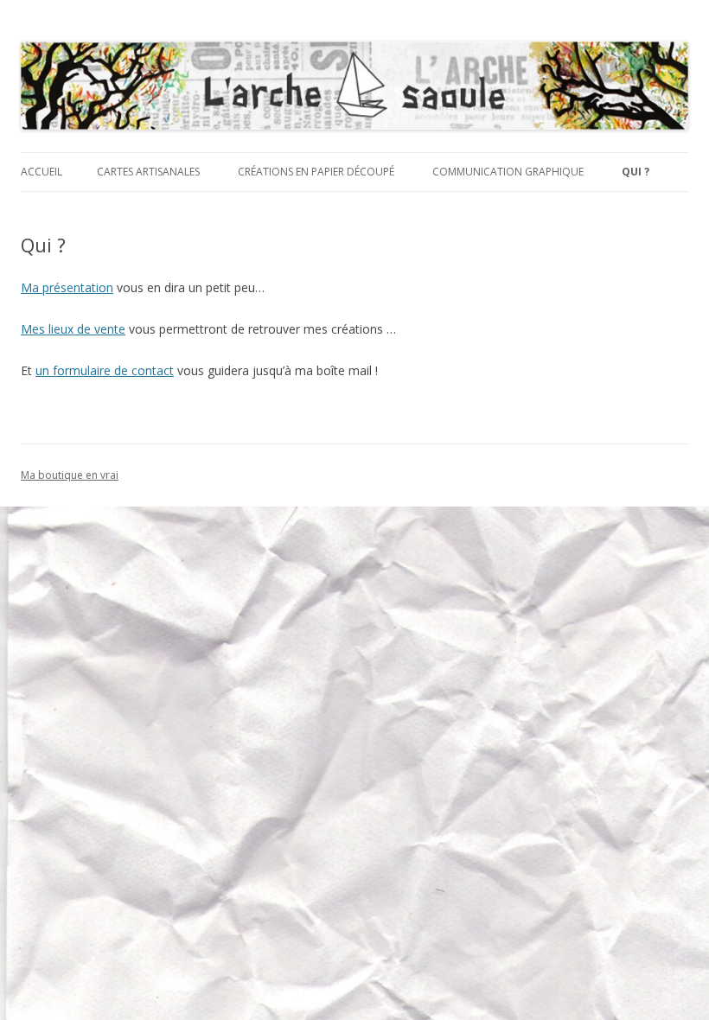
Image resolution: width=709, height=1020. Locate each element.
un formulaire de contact (104, 370)
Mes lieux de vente (73, 329)
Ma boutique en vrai (69, 475)
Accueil (41, 171)
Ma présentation (67, 287)
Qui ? (635, 171)
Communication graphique (508, 171)
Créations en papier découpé (316, 171)
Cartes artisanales (148, 171)
